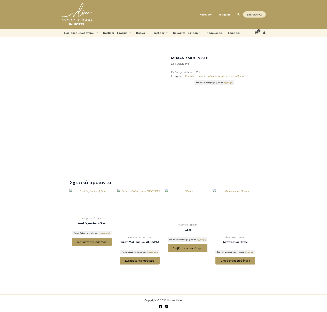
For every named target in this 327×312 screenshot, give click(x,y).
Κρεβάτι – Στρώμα (115, 32)
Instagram (224, 14)
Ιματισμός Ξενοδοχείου (79, 32)
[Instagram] (166, 307)
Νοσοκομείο (215, 32)
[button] (238, 14)
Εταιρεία (234, 32)
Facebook (206, 14)
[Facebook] (160, 307)
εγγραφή (228, 82)
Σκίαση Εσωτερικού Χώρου (230, 75)
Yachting (159, 32)
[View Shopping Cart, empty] (256, 33)
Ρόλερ (210, 75)
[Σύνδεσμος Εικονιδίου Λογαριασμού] (264, 32)
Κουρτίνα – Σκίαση (185, 32)
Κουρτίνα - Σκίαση (195, 75)
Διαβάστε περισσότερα (92, 241)
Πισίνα (140, 32)
